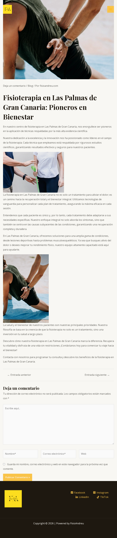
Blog (30, 85)
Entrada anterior (19, 374)
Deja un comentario (14, 85)
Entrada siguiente (97, 374)
